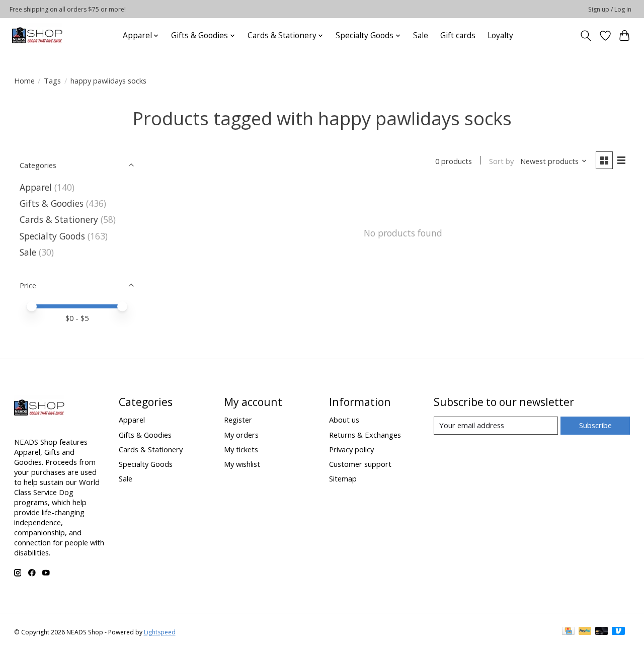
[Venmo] (618, 632)
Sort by (501, 161)
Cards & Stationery (59, 219)
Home (24, 80)
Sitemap (343, 478)
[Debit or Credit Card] (601, 632)
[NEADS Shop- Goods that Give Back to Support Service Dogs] (37, 35)
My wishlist (242, 464)
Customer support (360, 464)
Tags (52, 80)
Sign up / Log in (609, 9)
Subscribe (595, 425)
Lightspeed (160, 632)
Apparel (36, 187)
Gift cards (457, 35)
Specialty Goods (52, 236)
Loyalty (500, 35)
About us (344, 420)
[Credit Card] (568, 632)
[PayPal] (585, 632)
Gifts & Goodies (52, 203)
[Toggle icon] (585, 36)
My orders (241, 435)
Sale (420, 35)
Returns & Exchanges (365, 435)
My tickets (241, 449)
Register (238, 420)
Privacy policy (351, 449)
